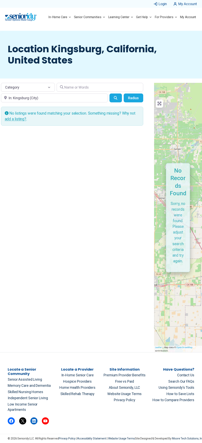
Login (163, 4)
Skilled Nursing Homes (25, 392)
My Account (187, 4)
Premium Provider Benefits (125, 375)
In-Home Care (57, 17)
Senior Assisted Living (25, 379)
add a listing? (15, 119)
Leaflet (158, 347)
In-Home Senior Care (77, 375)
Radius (133, 98)
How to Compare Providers (173, 400)
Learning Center (119, 17)
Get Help (142, 17)
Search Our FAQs (181, 381)
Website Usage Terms (124, 394)
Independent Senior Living (28, 398)
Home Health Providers (77, 387)
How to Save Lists (180, 394)
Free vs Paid (124, 381)
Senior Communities (87, 17)
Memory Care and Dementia (29, 385)
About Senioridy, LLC (124, 387)
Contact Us (185, 375)
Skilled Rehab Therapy (77, 394)
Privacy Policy (124, 400)
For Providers (164, 17)
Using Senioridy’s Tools (176, 387)
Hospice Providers (77, 381)
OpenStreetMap (184, 347)
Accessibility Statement (92, 438)
